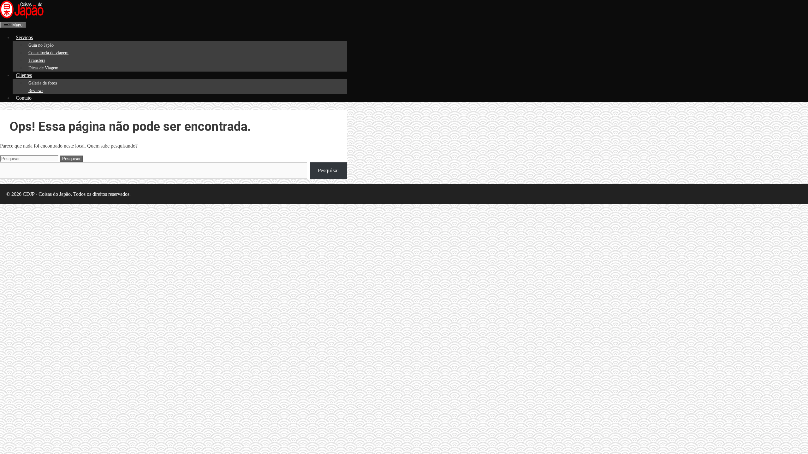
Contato (24, 98)
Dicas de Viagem (43, 68)
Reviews (35, 90)
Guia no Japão (41, 45)
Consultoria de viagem (48, 52)
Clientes (24, 75)
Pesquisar (328, 170)
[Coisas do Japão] (22, 17)
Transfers (36, 60)
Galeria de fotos (42, 83)
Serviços (24, 37)
